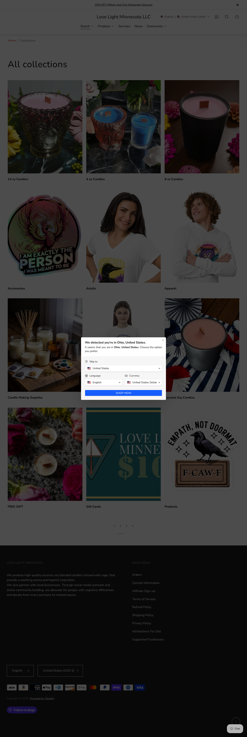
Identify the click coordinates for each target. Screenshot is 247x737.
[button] (123, 368)
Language (95, 375)
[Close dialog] (163, 340)
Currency (134, 375)
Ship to (93, 361)
